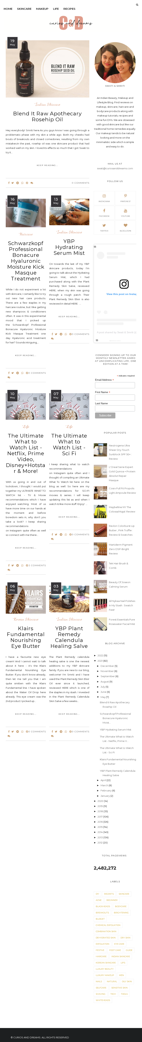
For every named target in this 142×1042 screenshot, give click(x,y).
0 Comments (80, 182)
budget (100, 919)
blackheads (103, 906)
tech (113, 994)
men (121, 975)
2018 (101, 811)
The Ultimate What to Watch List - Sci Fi (69, 445)
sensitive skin (119, 987)
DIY (97, 894)
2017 (100, 816)
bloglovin (125, 231)
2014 (100, 832)
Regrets (109, 894)
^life (25, 427)
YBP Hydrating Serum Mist (69, 247)
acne (99, 900)
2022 (101, 655)
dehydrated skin (106, 937)
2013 (100, 837)
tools (124, 994)
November (107, 671)
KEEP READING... (47, 165)
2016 (100, 821)
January (105, 795)
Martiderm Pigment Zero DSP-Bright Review (121, 549)
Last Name (101, 403)
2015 (100, 826)
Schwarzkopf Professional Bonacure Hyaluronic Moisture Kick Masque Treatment (25, 261)
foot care (115, 950)
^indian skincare (47, 104)
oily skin (127, 981)
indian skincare (120, 956)
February (106, 790)
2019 (100, 806)
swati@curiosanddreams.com (115, 168)
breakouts (102, 912)
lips (123, 962)
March (105, 785)
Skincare (24, 8)
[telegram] (17, 183)
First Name (102, 392)
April (103, 780)
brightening (121, 912)
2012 (100, 842)
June (104, 691)
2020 (101, 800)
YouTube (125, 216)
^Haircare (26, 234)
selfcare (101, 987)
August (105, 681)
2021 (100, 660)
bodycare (120, 906)
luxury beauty (105, 969)
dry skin (125, 937)
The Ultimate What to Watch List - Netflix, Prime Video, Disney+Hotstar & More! (25, 453)
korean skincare (106, 962)
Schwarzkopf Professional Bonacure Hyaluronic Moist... (115, 718)
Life (56, 8)
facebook (104, 216)
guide (129, 950)
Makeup (42, 8)
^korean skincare (25, 619)
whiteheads (103, 1000)
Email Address (104, 380)
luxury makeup (105, 975)
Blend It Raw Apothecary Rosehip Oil (47, 116)
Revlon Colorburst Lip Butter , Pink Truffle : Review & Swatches (122, 530)
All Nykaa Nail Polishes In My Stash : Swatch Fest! (122, 605)
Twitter (104, 231)
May (103, 697)
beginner (112, 900)
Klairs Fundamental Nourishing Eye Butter (26, 637)
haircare (101, 956)
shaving (100, 994)
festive (100, 950)
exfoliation (102, 944)
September (108, 676)
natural (112, 981)
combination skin (106, 931)
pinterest (125, 201)
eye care (119, 944)
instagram (104, 201)
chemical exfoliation (108, 925)
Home (8, 8)
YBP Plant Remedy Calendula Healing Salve (69, 637)
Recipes (69, 8)
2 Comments (37, 565)
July (103, 686)
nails (99, 981)
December (108, 665)
